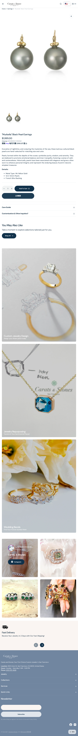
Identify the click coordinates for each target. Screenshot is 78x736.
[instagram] (75, 725)
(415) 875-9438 (11, 670)
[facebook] (71, 725)
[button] (3, 4)
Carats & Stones (12, 732)
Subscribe (21, 714)
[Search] (61, 4)
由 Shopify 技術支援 (26, 732)
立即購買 (18, 196)
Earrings (10, 9)
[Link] (39, 295)
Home (4, 9)
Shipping (4, 141)
